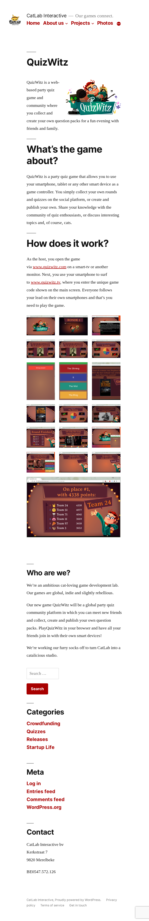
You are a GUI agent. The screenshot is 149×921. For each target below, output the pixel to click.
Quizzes (36, 731)
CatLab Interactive (47, 15)
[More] (118, 23)
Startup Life (41, 747)
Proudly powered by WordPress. (78, 900)
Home (33, 23)
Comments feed (46, 799)
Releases (37, 739)
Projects (80, 23)
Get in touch (78, 905)
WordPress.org (44, 807)
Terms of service (52, 905)
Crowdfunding (43, 723)
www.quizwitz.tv (45, 282)
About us (53, 23)
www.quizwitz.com (49, 267)
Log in (34, 783)
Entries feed (41, 791)
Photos (105, 23)
